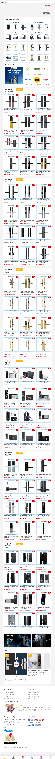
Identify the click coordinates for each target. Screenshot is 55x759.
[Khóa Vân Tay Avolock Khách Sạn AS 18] (11, 528)
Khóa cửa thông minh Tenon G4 (43, 628)
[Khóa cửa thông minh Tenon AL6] (11, 253)
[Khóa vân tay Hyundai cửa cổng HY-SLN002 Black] (43, 436)
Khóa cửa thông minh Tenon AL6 (11, 262)
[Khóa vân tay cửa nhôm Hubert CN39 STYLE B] (27, 191)
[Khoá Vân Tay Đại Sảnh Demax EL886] (11, 344)
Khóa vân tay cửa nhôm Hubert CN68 (42, 221)
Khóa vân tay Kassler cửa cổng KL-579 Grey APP (26, 445)
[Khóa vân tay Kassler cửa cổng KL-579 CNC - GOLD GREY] (11, 436)
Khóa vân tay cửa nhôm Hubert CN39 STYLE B (26, 200)
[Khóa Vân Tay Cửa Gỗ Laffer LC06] (11, 101)
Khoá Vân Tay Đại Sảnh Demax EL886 (10, 353)
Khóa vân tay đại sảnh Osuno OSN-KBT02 (42, 353)
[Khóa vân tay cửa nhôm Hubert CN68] (43, 212)
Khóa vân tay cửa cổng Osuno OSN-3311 (26, 424)
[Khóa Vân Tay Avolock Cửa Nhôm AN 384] (27, 212)
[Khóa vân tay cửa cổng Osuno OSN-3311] (27, 415)
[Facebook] (29, 720)
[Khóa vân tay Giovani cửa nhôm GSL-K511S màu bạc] (11, 212)
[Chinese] (49, 5)
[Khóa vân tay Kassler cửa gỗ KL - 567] (11, 142)
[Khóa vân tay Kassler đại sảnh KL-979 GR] (11, 303)
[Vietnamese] (45, 5)
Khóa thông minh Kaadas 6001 (26, 312)
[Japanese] (53, 5)
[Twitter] (32, 720)
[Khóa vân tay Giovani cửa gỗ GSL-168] (27, 163)
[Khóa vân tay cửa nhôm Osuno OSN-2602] (43, 253)
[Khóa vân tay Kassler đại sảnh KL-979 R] (11, 283)
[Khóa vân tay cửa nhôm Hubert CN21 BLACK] (11, 191)
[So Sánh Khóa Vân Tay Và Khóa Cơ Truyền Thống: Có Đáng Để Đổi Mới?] (16, 664)
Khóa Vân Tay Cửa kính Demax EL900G (42, 566)
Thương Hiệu (9, 65)
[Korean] (51, 5)
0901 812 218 (11, 724)
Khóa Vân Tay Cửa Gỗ (9, 90)
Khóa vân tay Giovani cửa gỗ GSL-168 (27, 172)
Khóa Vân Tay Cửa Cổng (8, 362)
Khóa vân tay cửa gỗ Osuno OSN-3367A (43, 172)
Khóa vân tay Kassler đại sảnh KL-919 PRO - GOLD (42, 333)
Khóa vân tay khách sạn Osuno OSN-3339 (10, 495)
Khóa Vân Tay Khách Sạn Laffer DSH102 (26, 475)
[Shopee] (40, 720)
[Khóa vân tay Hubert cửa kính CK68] (27, 557)
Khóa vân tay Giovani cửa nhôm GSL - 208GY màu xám (11, 241)
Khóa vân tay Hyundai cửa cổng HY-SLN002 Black (43, 445)
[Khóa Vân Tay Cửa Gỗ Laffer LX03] (27, 142)
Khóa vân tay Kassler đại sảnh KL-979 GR (10, 312)
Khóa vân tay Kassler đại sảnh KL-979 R (10, 292)
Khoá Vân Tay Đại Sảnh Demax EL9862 (26, 333)
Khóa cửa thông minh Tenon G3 (43, 404)
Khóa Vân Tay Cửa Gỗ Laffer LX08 (27, 131)
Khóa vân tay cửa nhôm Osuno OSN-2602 (42, 262)
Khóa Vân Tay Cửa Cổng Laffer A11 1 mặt (42, 424)
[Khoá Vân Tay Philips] (14, 75)
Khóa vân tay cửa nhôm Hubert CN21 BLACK (10, 200)
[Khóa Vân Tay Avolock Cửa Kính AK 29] (11, 578)
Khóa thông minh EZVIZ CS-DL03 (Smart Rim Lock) (11, 608)
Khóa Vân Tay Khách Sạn (8, 454)
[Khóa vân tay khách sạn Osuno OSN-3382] (43, 486)
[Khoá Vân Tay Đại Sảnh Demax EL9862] (27, 324)
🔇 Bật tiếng (46, 13)
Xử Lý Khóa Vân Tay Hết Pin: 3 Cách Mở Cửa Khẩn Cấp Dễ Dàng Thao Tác (39, 670)
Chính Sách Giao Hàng (9, 694)
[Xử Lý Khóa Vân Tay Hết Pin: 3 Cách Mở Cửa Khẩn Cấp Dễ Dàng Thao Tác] (39, 661)
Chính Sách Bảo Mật (9, 692)
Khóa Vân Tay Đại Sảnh (8, 271)
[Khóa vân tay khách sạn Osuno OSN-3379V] (27, 507)
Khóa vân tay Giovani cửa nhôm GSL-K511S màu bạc (10, 221)
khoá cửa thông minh (36, 674)
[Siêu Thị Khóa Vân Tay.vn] (4, 2)
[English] (47, 5)
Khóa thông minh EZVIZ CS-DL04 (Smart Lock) (43, 587)
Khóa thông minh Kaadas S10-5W (42, 241)
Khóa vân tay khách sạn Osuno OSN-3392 (10, 516)
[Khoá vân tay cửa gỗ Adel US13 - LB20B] (11, 163)
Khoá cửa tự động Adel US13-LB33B (43, 608)
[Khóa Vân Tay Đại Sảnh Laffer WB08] (43, 283)
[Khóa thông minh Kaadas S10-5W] (43, 232)
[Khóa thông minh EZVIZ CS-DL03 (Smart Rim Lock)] (11, 599)
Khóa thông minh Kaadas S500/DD (26, 110)
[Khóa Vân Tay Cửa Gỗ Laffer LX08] (27, 122)
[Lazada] (43, 720)
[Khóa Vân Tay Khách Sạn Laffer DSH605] (43, 507)
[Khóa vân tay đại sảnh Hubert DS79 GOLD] (11, 324)
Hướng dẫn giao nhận (33, 696)
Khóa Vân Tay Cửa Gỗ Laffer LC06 (11, 110)
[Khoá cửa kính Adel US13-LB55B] (27, 619)
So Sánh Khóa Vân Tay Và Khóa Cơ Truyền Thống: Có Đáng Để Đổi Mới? (16, 676)
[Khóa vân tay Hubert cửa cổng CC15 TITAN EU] (11, 415)
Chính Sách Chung (8, 698)
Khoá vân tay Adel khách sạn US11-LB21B (43, 537)
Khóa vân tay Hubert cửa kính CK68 (26, 566)
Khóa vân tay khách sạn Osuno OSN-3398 (26, 537)
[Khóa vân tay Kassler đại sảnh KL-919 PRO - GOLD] (43, 324)
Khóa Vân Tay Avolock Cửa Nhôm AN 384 (27, 221)
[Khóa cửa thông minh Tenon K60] (43, 142)
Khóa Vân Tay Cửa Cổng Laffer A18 (10, 383)
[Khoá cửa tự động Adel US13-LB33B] (43, 599)
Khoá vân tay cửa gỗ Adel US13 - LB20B (10, 172)
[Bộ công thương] (8, 730)
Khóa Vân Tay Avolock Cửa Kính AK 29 (11, 587)
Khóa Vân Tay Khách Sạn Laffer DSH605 (42, 516)
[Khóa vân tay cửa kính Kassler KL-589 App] (11, 619)
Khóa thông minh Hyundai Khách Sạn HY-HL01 (10, 475)
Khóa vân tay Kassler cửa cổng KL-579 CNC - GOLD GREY (10, 445)
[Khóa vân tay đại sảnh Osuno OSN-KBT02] (43, 344)
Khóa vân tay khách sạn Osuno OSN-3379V (26, 516)
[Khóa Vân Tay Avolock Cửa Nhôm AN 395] (27, 253)
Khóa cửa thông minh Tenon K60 (43, 151)
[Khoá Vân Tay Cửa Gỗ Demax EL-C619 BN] (43, 101)
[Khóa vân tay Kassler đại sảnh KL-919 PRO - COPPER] (27, 283)
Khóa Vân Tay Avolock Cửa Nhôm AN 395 (27, 262)
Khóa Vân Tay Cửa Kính (8, 545)
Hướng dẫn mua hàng (33, 692)
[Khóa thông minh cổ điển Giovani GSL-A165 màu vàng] (43, 303)
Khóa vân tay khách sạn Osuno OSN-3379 (26, 495)
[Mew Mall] (17, 640)
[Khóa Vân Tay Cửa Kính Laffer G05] (27, 599)
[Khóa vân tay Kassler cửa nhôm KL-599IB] (27, 232)
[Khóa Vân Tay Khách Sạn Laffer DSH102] (27, 466)
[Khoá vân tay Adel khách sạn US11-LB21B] (43, 528)
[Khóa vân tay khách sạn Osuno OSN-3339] (11, 486)
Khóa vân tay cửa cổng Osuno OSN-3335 (42, 383)
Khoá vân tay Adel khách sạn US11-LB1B (43, 475)
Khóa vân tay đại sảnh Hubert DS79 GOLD (9, 333)
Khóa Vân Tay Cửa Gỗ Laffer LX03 (27, 151)
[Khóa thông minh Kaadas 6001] (27, 303)
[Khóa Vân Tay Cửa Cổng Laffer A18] (11, 374)
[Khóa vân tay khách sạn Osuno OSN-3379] (27, 486)
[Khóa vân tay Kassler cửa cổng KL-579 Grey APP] (27, 436)
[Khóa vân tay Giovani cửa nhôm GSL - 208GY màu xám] (11, 232)
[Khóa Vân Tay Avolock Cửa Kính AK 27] (27, 578)
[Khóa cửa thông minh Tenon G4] (43, 619)
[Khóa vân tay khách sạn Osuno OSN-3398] (27, 528)
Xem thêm (19, 89)
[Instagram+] (35, 720)
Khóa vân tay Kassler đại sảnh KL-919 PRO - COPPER (27, 292)
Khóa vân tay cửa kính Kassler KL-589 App (9, 628)
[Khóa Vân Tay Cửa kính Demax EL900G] (43, 557)
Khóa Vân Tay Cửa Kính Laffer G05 (26, 608)
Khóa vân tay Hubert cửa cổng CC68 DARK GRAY (10, 404)
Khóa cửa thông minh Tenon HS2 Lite (43, 131)
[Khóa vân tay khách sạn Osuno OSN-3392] (11, 507)
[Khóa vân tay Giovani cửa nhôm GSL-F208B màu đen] (43, 191)
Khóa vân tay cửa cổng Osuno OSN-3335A (26, 383)
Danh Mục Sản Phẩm (12, 19)
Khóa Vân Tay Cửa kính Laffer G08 (10, 566)
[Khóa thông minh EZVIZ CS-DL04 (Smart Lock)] (43, 578)
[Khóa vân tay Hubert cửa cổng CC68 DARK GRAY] (11, 395)
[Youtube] (37, 720)
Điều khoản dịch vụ (32, 698)
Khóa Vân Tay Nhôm (8, 180)
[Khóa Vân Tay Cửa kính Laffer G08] (11, 557)
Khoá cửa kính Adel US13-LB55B (26, 628)
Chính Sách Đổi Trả (8, 696)
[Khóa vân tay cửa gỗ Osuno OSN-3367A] (43, 163)
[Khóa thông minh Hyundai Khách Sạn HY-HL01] (11, 466)
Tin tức (7, 650)
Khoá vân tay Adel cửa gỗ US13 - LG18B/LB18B (10, 131)
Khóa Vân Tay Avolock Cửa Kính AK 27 (27, 587)
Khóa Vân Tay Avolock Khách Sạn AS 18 (11, 537)
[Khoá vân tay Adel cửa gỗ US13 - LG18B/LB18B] (11, 122)
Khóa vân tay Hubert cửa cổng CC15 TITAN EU (10, 424)
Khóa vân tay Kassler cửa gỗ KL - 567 (11, 151)
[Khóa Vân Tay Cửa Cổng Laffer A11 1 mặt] (43, 415)
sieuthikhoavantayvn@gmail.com (15, 722)
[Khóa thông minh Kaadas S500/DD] (27, 101)
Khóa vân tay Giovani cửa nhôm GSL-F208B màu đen (43, 200)
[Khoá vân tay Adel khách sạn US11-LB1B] (43, 466)
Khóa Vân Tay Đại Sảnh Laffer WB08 (42, 292)
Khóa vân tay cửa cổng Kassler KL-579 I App (26, 404)
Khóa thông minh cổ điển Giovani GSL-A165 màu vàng (43, 312)
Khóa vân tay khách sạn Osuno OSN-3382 (42, 495)
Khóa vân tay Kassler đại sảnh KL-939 (26, 353)
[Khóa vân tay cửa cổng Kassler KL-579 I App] (27, 395)
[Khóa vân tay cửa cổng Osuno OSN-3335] (43, 374)
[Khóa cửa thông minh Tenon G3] (43, 395)
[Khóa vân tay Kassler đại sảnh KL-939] (27, 344)
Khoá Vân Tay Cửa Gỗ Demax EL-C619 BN (43, 110)
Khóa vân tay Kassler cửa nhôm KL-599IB (26, 241)
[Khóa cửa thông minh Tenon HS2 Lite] (43, 122)
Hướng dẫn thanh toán (33, 694)
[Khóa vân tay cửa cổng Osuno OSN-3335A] (27, 374)
